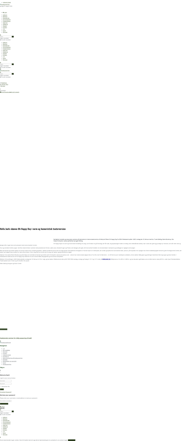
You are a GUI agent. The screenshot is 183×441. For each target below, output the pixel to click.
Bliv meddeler (6, 350)
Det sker (5, 32)
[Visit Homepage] (5, 4)
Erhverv (5, 27)
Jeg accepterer (71, 440)
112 (4, 29)
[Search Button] (0, 35)
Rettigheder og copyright (9, 361)
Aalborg (5, 15)
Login (5, 12)
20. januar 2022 (4, 84)
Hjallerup (5, 24)
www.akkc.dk (106, 259)
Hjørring (5, 23)
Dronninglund (6, 19)
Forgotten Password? (5, 392)
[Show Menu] (0, 69)
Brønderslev (6, 18)
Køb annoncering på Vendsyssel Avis (12, 358)
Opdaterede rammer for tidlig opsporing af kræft (16, 338)
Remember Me (6, 386)
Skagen (5, 26)
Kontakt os (6, 356)
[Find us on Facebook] (0, 9)
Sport (4, 30)
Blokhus (5, 16)
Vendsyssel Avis (7, 364)
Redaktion (4, 83)
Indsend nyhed (7, 2)
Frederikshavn (7, 21)
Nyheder (5, 359)
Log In (2, 406)
